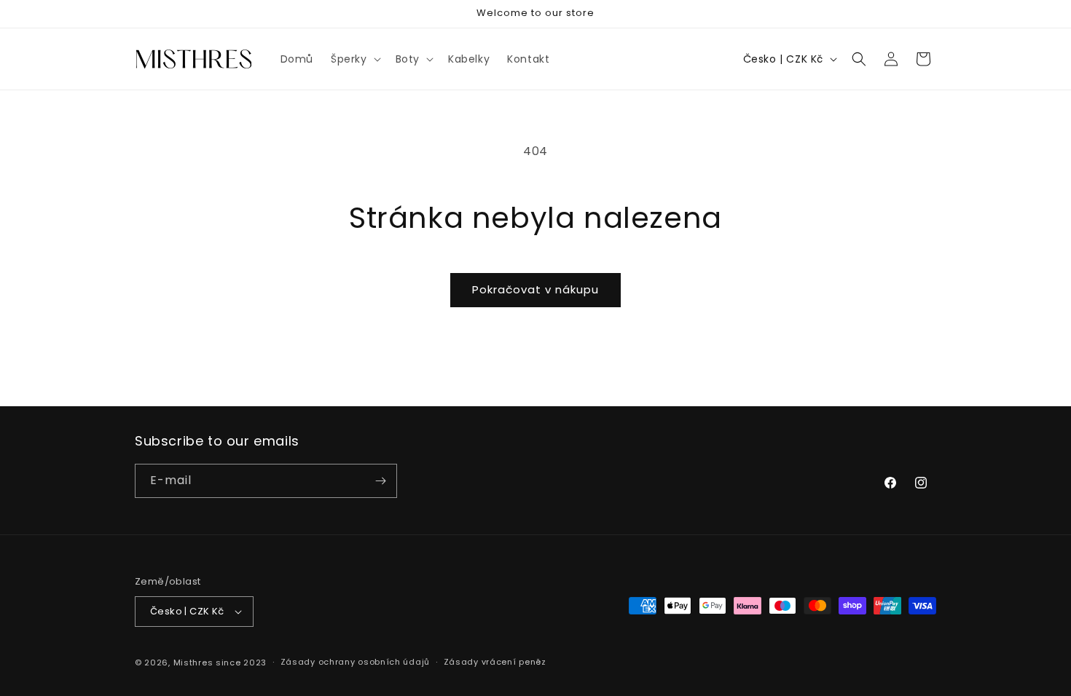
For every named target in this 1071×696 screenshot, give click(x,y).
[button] (354, 59)
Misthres (193, 662)
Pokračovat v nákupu (535, 289)
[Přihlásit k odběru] (380, 481)
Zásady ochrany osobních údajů (355, 662)
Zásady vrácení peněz (495, 662)
